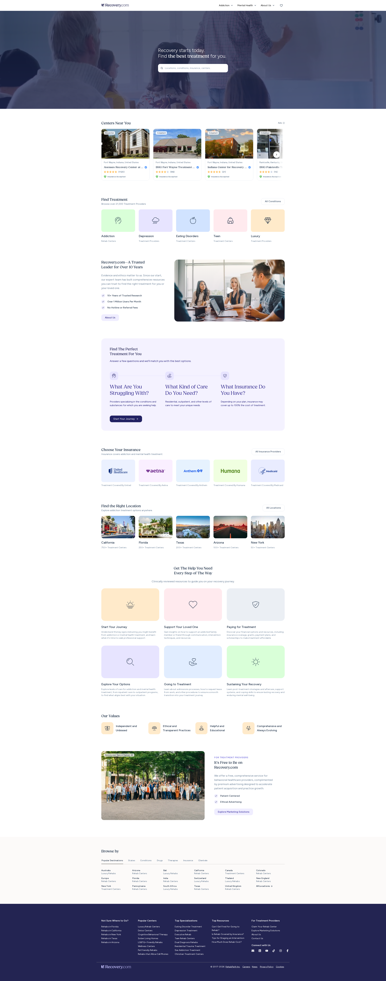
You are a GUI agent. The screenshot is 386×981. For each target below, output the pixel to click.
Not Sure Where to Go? (114, 920)
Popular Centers (147, 920)
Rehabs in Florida (110, 926)
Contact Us (257, 938)
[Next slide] (276, 154)
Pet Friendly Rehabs (147, 950)
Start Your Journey (124, 418)
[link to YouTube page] (266, 950)
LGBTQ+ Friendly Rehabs (150, 942)
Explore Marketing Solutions (266, 930)
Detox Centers (145, 930)
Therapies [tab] (173, 860)
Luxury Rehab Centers (149, 926)
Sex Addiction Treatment (187, 950)
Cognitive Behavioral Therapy (153, 934)
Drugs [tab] (160, 860)
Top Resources (220, 920)
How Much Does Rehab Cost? (227, 942)
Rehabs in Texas (109, 938)
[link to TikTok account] (273, 950)
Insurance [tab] (188, 860)
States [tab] (131, 860)
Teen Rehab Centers (185, 938)
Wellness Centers (146, 946)
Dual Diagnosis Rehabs (186, 942)
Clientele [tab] (202, 860)
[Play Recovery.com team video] (229, 291)
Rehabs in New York (111, 934)
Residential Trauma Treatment (190, 946)
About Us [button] (110, 317)
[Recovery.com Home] (115, 5)
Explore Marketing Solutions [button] (233, 811)
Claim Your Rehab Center (264, 926)
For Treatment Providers (266, 920)
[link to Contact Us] (253, 950)
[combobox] (193, 68)
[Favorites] (281, 5)
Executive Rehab (183, 934)
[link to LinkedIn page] (259, 950)
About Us (256, 934)
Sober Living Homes (148, 938)
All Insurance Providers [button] (268, 451)
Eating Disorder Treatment (188, 926)
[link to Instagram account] (280, 950)
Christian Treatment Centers (189, 954)
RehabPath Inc (233, 966)
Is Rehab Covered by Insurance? (228, 934)
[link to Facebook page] (287, 950)
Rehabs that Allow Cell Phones (153, 954)
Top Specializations (186, 920)
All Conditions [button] (273, 201)
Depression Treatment (186, 930)
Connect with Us (261, 945)
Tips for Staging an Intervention (228, 938)
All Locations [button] (273, 507)
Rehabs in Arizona (110, 942)
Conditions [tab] (146, 860)
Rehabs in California (111, 930)
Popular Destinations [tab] (112, 860)
